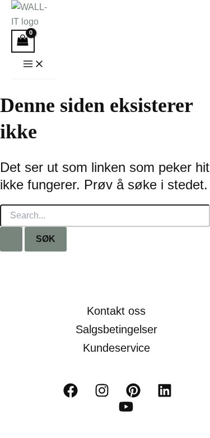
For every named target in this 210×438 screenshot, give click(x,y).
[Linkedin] (164, 394)
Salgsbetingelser (116, 329)
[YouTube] (126, 411)
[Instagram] (102, 394)
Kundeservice (116, 348)
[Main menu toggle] (33, 66)
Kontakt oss (116, 311)
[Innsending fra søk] (11, 239)
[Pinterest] (133, 394)
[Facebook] (70, 394)
